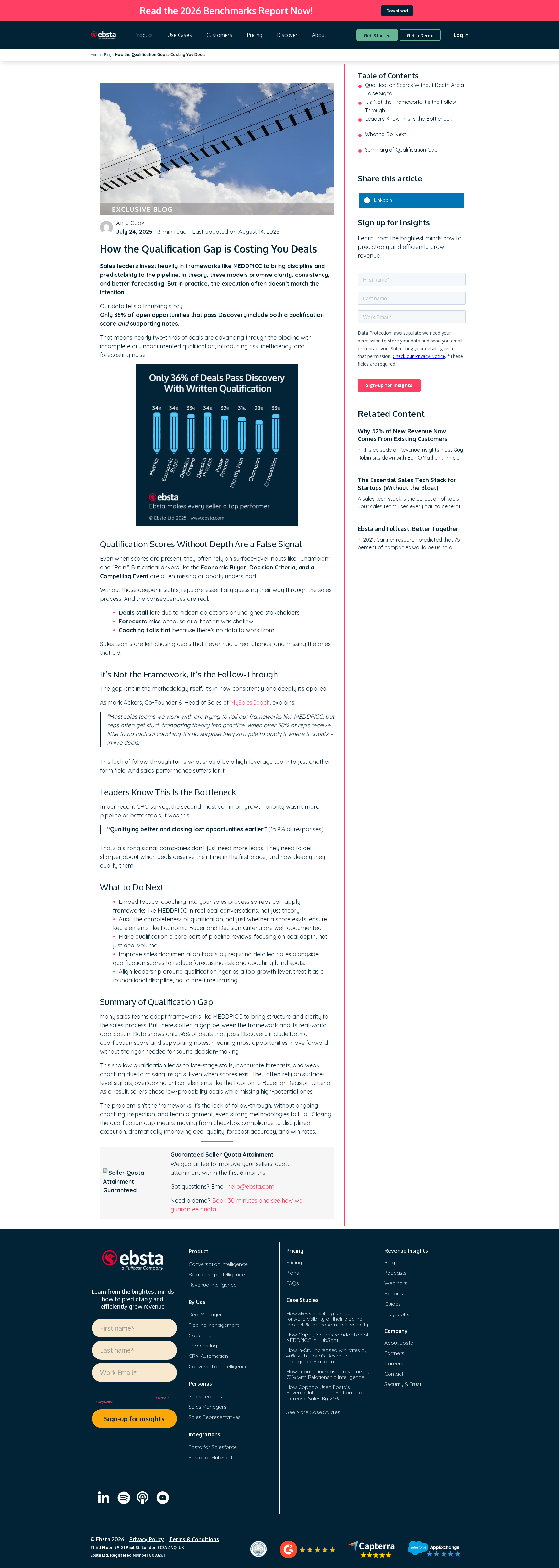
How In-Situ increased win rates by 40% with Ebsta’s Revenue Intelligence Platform (326, 1356)
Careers (393, 1363)
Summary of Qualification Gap (401, 149)
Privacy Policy (146, 1539)
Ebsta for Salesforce (213, 1447)
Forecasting (203, 1345)
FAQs (292, 1283)
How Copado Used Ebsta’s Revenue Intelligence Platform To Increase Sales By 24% (324, 1392)
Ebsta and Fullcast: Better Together (408, 528)
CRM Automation (208, 1356)
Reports (393, 1293)
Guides (392, 1304)
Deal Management (210, 1314)
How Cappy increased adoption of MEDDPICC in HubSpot (327, 1337)
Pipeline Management (214, 1325)
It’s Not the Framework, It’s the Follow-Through (411, 106)
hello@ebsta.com (250, 1186)
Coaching (200, 1335)
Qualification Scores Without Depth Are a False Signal (414, 89)
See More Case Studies (313, 1412)
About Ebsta (398, 1342)
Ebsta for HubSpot (210, 1457)
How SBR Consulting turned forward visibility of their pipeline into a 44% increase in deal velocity (327, 1319)
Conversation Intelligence (218, 1264)
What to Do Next (385, 134)
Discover (287, 35)
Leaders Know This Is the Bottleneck (408, 118)
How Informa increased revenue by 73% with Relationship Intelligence (327, 1374)
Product (143, 35)
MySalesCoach (250, 702)
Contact (393, 1373)
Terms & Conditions (194, 1539)
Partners (394, 1353)
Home (95, 54)
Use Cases (180, 35)
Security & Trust (402, 1384)
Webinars (395, 1283)
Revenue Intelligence (212, 1284)
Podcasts (395, 1273)
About (319, 35)
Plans (292, 1273)
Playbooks (396, 1314)
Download (397, 10)
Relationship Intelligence (217, 1274)
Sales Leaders (205, 1396)
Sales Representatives (215, 1417)
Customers (219, 35)
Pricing (254, 35)
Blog (108, 54)
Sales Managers (207, 1406)
